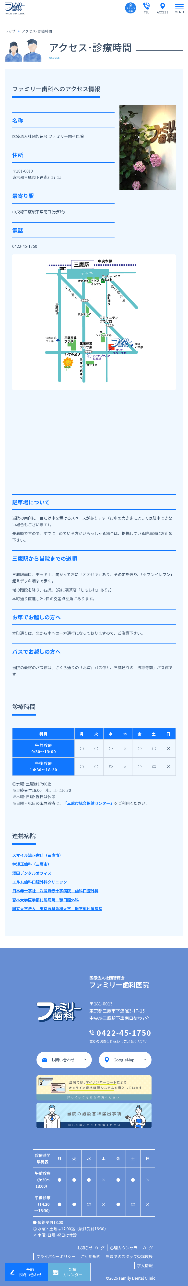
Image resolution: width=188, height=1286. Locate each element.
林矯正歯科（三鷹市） (31, 864)
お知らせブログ (91, 1248)
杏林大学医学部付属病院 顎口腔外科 (45, 900)
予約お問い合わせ (30, 1271)
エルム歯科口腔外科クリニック (39, 882)
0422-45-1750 (24, 246)
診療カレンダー (72, 1271)
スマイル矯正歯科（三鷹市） (37, 855)
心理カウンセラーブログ (131, 1248)
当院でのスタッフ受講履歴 (129, 1256)
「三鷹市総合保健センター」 (88, 803)
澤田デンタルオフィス (31, 873)
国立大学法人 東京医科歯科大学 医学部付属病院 (57, 908)
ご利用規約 (90, 1256)
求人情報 (145, 1265)
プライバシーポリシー (55, 1256)
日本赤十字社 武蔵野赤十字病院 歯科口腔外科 (55, 891)
